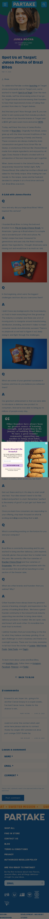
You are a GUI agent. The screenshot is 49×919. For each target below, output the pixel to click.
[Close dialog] (46, 443)
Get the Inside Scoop (13, 465)
